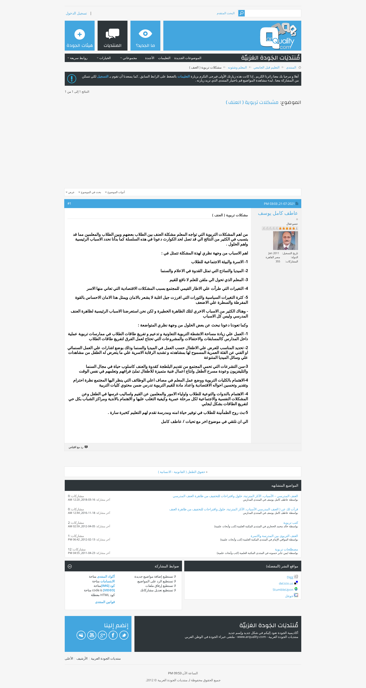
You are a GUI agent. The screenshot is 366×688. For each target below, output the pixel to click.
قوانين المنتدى (105, 602)
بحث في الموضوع (91, 192)
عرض (71, 192)
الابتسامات (107, 581)
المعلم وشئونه (237, 67)
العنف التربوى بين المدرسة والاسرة (274, 536)
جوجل (289, 596)
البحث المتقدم (226, 13)
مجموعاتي (130, 58)
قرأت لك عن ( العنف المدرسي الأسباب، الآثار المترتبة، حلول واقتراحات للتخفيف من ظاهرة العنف (233, 509)
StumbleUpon (283, 589)
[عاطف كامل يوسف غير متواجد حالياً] (285, 240)
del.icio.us (286, 583)
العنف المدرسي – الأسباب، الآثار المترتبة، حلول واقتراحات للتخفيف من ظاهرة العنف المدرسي (235, 496)
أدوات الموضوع (116, 192)
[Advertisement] (183, 148)
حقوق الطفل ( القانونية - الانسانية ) (181, 471)
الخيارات (105, 58)
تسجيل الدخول (76, 13)
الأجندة (149, 58)
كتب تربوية (290, 522)
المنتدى (291, 67)
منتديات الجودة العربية (106, 658)
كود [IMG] (108, 585)
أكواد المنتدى (106, 576)
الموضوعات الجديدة (187, 58)
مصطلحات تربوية (286, 549)
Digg (290, 577)
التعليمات (164, 58)
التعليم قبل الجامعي (266, 67)
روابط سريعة (78, 58)
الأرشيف (82, 658)
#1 (69, 203)
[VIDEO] (109, 590)
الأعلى (69, 658)
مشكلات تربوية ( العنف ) (252, 102)
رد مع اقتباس (76, 447)
